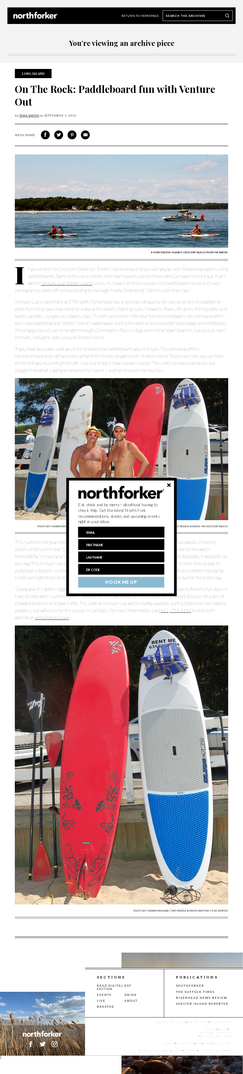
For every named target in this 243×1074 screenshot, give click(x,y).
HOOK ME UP (121, 582)
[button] (121, 513)
